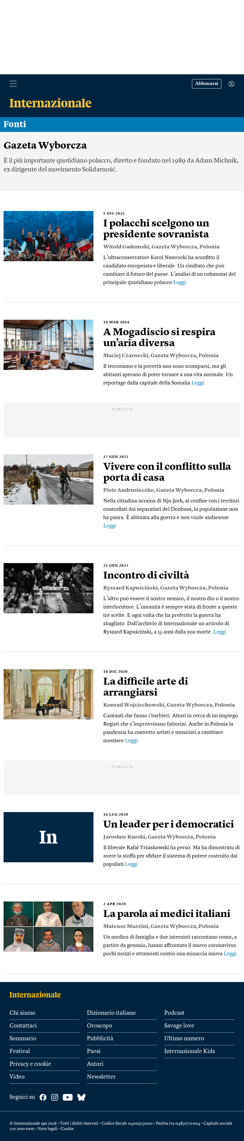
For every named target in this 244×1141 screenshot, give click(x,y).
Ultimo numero (184, 1039)
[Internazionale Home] (37, 994)
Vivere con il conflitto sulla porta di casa (167, 472)
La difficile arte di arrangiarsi (145, 687)
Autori (95, 1064)
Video (17, 1077)
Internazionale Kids (189, 1052)
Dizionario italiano (111, 1013)
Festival (20, 1052)
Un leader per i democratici (168, 825)
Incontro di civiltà (146, 576)
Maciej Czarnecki (125, 355)
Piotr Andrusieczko (128, 490)
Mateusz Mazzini (125, 926)
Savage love (179, 1026)
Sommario (23, 1039)
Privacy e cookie (30, 1064)
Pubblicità (100, 1039)
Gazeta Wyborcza (174, 247)
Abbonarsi (206, 83)
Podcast (174, 1013)
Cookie (67, 1129)
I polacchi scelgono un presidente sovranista (156, 229)
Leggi (179, 282)
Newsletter (101, 1077)
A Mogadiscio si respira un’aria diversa (159, 338)
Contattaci (23, 1026)
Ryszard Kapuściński (130, 588)
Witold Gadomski (126, 247)
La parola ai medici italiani (166, 914)
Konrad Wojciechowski (133, 705)
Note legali (47, 1129)
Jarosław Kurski (124, 837)
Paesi (94, 1052)
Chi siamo (22, 1013)
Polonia (209, 247)
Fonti (15, 124)
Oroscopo (99, 1026)
